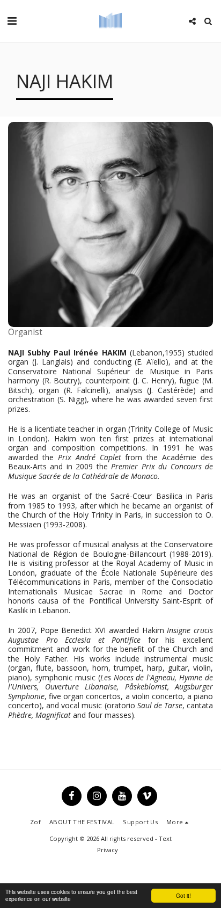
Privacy (107, 850)
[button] (12, 21)
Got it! (183, 895)
